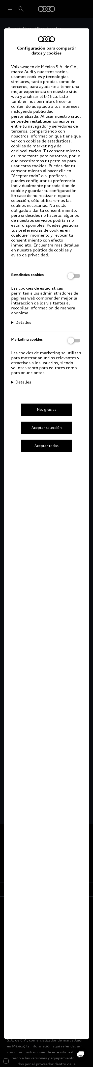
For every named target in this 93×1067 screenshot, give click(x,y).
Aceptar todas (46, 446)
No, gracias (46, 409)
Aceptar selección (46, 427)
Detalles (23, 322)
